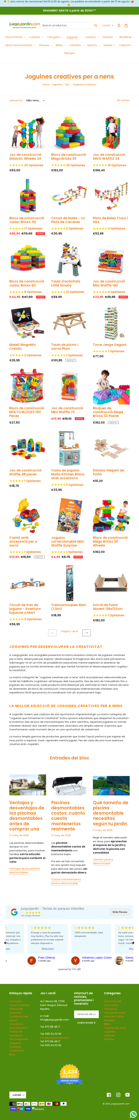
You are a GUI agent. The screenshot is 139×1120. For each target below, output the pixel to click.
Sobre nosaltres (19, 1005)
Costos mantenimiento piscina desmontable (66, 881)
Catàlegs (15, 1047)
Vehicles (109, 1035)
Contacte (15, 1001)
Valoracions (16, 1050)
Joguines (109, 1031)
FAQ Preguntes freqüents (18, 1041)
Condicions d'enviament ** (18, 1026)
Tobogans (110, 1009)
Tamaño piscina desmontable (103, 861)
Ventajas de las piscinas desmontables (24, 870)
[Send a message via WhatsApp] (133, 1114)
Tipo (67, 84)
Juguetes (57, 84)
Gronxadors (111, 1005)
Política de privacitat (16, 1010)
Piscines (109, 1039)
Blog (12, 1054)
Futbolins (109, 1020)
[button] (108, 25)
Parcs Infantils (112, 1001)
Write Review (120, 912)
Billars (107, 1024)
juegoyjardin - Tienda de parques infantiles (52, 908)
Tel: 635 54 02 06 (50, 1045)
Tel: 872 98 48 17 (50, 1041)
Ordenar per (16, 100)
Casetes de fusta (115, 1028)
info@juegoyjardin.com (54, 1037)
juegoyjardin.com (120, 1103)
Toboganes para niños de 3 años (114, 1014)
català (17, 1095)
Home (46, 84)
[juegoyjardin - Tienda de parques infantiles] (14, 912)
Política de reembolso (16, 1033)
